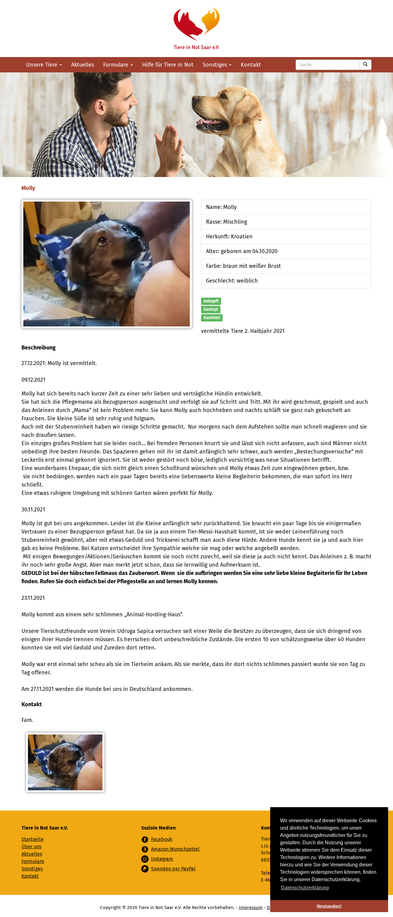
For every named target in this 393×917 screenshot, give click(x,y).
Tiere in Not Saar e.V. (196, 29)
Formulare (116, 64)
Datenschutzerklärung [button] (305, 887)
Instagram (162, 859)
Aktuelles (82, 64)
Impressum (251, 907)
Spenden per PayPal (173, 869)
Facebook (161, 839)
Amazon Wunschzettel (175, 849)
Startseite (32, 839)
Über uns (31, 847)
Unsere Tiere (42, 64)
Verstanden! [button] (329, 906)
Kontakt (251, 64)
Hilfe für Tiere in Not (167, 64)
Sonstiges (215, 64)
